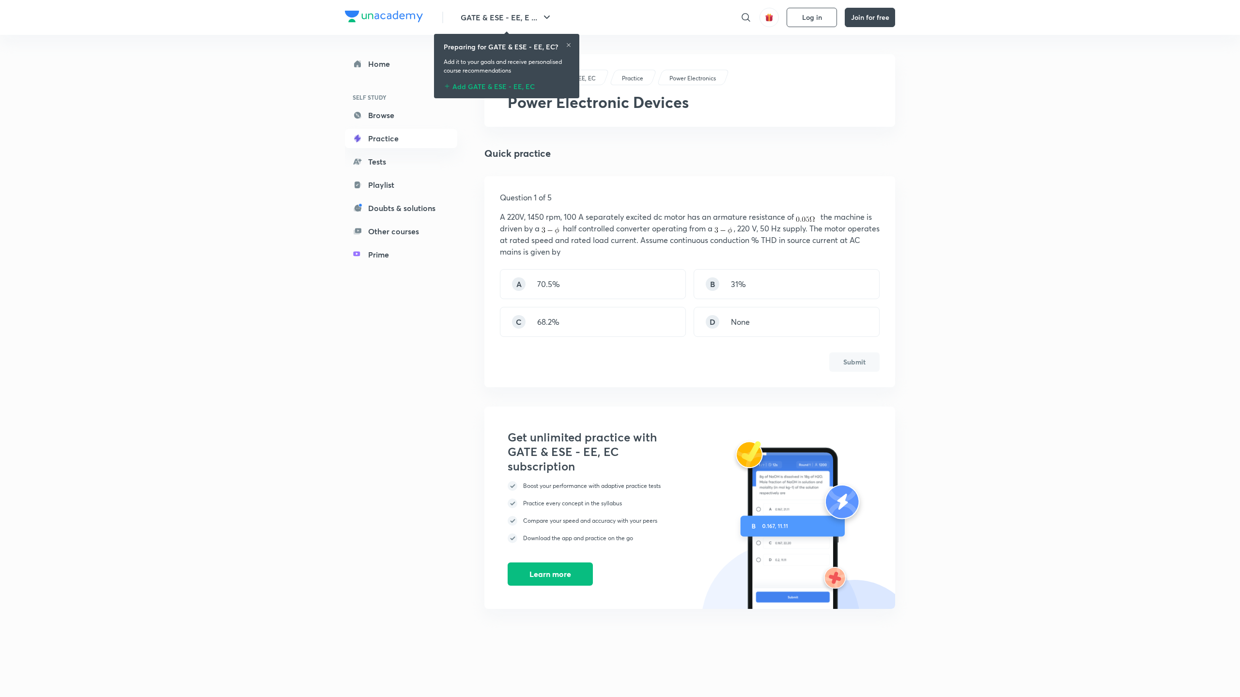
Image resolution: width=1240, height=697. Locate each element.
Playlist (381, 185)
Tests (377, 161)
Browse (381, 115)
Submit (854, 361)
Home (379, 64)
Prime (378, 254)
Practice (383, 138)
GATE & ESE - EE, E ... (499, 17)
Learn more (550, 574)
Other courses (393, 231)
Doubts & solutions (401, 208)
